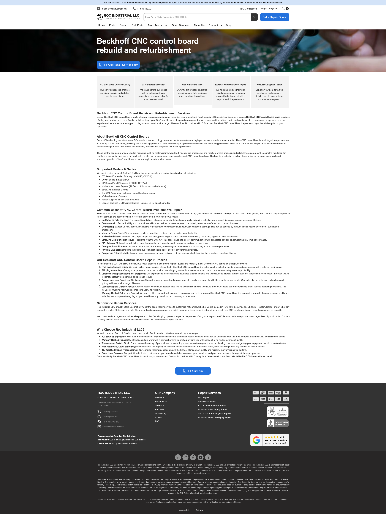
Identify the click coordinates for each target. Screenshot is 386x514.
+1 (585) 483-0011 (110, 412)
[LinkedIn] (178, 457)
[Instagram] (185, 457)
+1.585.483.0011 (145, 8)
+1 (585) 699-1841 (110, 417)
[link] (285, 8)
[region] (115, 92)
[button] (180, 25)
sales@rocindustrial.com (114, 8)
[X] (208, 457)
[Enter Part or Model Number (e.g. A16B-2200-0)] (254, 17)
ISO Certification (248, 8)
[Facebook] (193, 457)
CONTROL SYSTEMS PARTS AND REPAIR (116, 397)
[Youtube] (201, 457)
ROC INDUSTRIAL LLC (114, 393)
